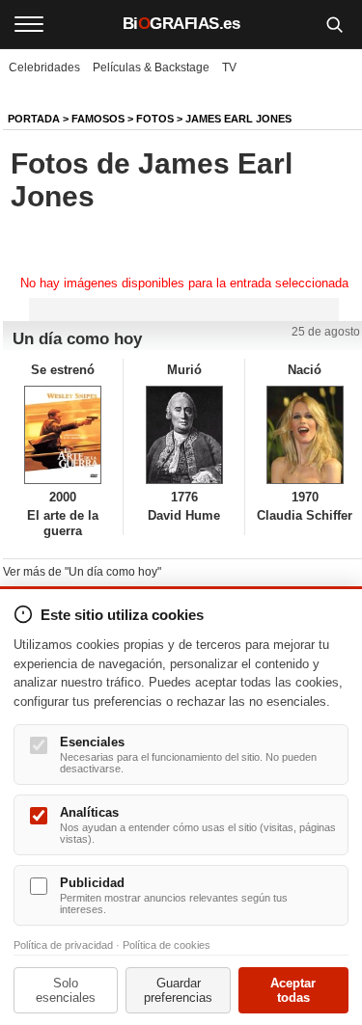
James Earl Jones (238, 118)
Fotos (155, 118)
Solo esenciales (66, 990)
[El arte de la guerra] (63, 435)
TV (229, 67)
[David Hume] (183, 435)
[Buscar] (334, 24)
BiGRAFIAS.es (181, 23)
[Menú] (29, 24)
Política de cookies (166, 945)
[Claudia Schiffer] (305, 435)
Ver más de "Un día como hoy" (82, 572)
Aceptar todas (293, 990)
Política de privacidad (63, 945)
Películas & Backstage (151, 67)
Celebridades (44, 67)
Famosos (98, 118)
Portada (34, 118)
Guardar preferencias (178, 990)
